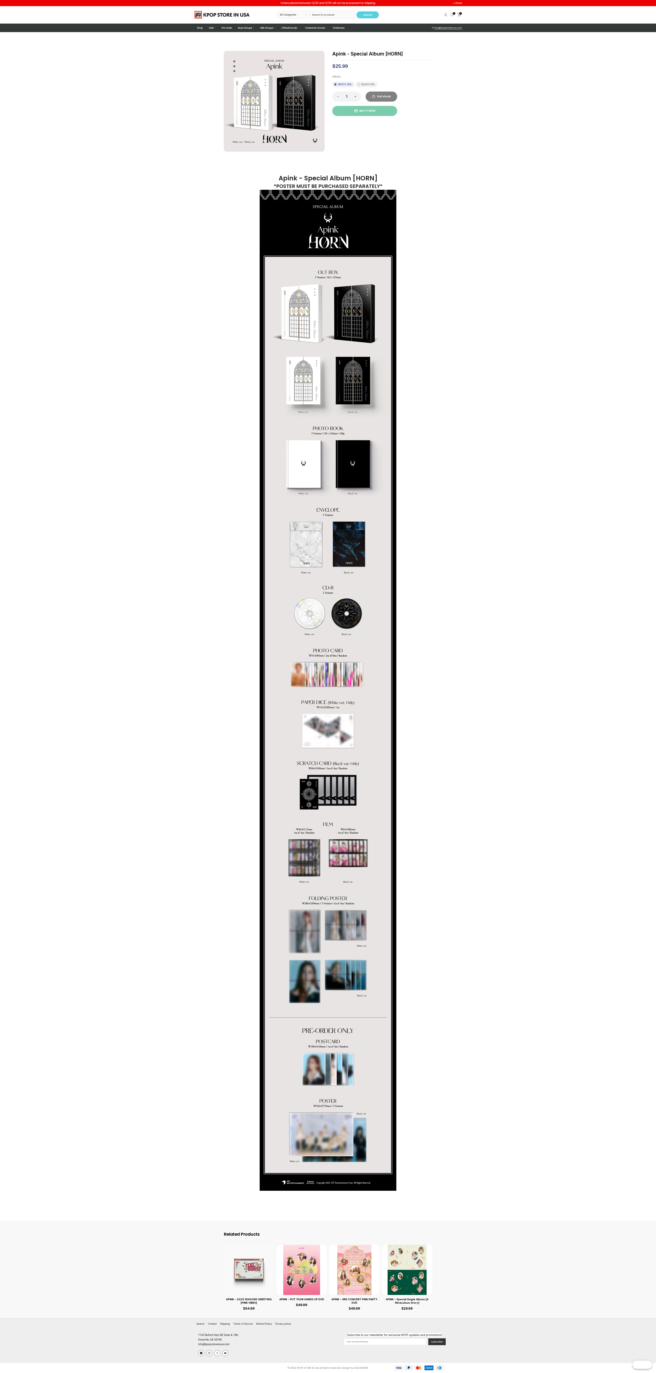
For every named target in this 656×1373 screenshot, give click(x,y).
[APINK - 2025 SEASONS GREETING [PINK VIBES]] (249, 1270)
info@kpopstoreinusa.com (448, 27)
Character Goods (315, 28)
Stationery (338, 28)
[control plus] (356, 97)
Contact (212, 1323)
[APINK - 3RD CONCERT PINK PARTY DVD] (354, 1270)
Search (200, 1323)
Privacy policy (283, 1323)
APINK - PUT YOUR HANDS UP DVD (301, 1299)
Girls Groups (266, 28)
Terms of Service (243, 1323)
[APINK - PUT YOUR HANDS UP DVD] (302, 1270)
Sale (211, 28)
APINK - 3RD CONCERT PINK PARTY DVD (354, 1301)
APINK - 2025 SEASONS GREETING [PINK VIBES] (249, 1301)
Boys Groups (245, 28)
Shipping (225, 1323)
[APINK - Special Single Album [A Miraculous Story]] (407, 1270)
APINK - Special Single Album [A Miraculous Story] (407, 1301)
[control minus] (336, 97)
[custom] (201, 1353)
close (199, 3)
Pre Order (227, 28)
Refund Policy (264, 1323)
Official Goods (289, 28)
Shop (200, 28)
